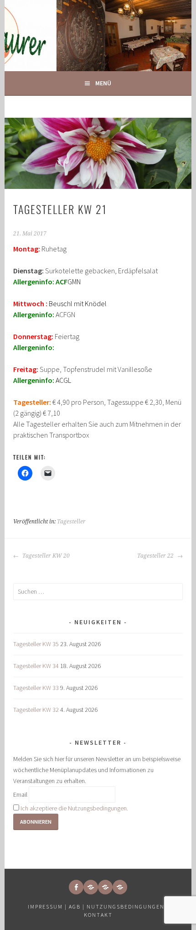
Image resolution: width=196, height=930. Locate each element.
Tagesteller (71, 521)
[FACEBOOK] (76, 887)
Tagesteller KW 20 (45, 556)
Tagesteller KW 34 (36, 666)
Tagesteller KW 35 (36, 644)
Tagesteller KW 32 (36, 709)
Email (20, 794)
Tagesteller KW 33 (36, 688)
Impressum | (48, 906)
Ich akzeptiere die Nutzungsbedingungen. (74, 808)
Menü (103, 83)
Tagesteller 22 (156, 556)
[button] (90, 887)
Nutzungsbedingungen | (128, 906)
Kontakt (98, 914)
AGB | (77, 906)
